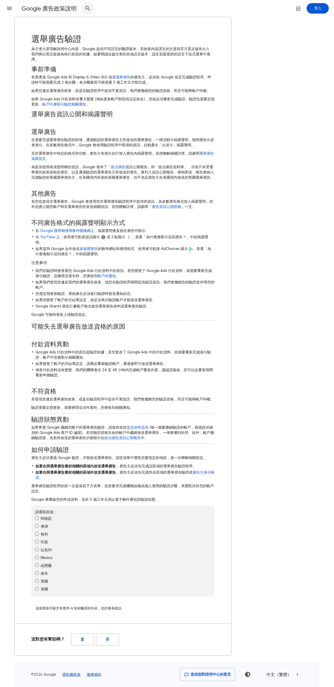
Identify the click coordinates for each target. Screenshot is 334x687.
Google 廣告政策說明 (49, 8)
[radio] (37, 518)
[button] (9, 8)
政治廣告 (118, 167)
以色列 (46, 550)
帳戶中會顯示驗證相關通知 (64, 104)
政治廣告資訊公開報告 (122, 437)
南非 (44, 573)
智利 (44, 534)
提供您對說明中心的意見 (210, 674)
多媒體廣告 (89, 248)
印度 (44, 542)
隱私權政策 (71, 674)
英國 (44, 581)
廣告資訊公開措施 (166, 206)
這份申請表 (139, 427)
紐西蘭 (46, 565)
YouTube (47, 237)
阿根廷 (46, 518)
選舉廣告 (123, 77)
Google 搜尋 (50, 230)
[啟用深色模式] (247, 674)
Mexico (47, 557)
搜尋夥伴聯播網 (78, 230)
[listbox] (281, 674)
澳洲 (44, 526)
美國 (44, 589)
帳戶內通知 (107, 275)
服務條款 (94, 674)
